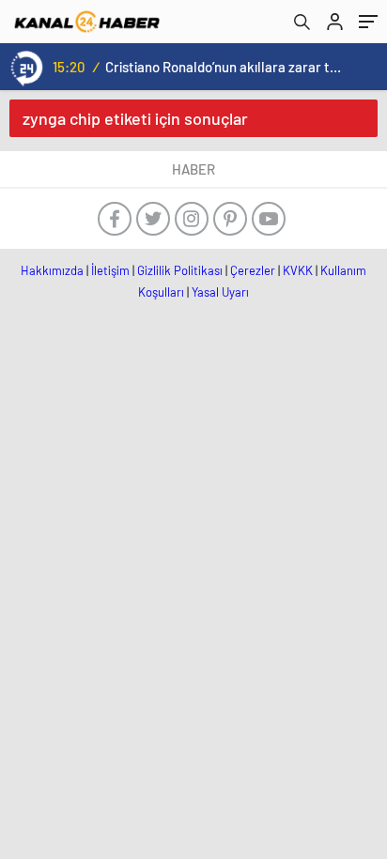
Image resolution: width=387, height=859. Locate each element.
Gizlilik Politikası (180, 270)
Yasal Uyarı (220, 291)
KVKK (298, 270)
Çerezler (252, 270)
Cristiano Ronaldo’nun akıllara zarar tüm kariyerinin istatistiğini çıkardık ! (225, 66)
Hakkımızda (52, 270)
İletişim (110, 270)
